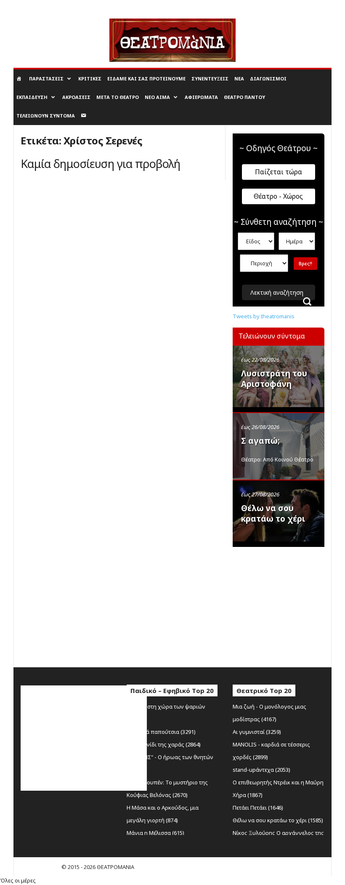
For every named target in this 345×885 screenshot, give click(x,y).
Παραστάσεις (46, 78)
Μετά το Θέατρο (117, 97)
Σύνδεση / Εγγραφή (36, 6)
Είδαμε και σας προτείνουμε (146, 78)
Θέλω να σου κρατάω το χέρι (273, 513)
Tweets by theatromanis (264, 316)
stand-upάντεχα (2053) (261, 769)
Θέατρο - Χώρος (278, 196)
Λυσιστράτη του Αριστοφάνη (274, 378)
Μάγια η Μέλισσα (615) (155, 833)
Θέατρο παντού (244, 97)
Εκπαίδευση (32, 97)
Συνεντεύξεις (209, 78)
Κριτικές (89, 78)
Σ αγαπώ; (260, 440)
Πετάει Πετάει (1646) (258, 807)
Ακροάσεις (76, 97)
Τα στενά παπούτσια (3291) (161, 732)
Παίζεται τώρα (278, 171)
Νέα (239, 78)
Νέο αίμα (157, 97)
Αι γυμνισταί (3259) (257, 732)
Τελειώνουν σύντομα (45, 115)
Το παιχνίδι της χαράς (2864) (164, 744)
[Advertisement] (289, 605)
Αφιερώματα (201, 97)
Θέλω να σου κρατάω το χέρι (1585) (278, 820)
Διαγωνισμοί (268, 78)
